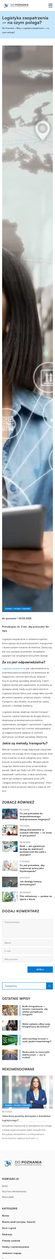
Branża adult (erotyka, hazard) (18, 1221)
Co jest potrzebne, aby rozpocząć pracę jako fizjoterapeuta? (32, 868)
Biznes (5, 1215)
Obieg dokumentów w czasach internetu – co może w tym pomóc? (36, 832)
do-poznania (9, 618)
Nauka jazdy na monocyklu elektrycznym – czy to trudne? (36, 1055)
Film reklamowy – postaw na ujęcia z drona (36, 898)
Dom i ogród (9, 1228)
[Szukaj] (49, 985)
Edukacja (7, 1234)
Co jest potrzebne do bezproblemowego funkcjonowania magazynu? (35, 816)
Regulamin (8, 1197)
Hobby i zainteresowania (15, 1246)
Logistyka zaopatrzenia (13, 668)
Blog (5, 1186)
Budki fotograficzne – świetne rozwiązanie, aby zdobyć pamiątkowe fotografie (35, 1010)
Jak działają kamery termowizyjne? (31, 883)
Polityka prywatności (14, 1191)
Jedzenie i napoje (11, 1253)
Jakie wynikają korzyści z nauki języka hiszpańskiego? (36, 1040)
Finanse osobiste (11, 1240)
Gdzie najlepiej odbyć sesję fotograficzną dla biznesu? (36, 1025)
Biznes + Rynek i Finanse (17, 609)
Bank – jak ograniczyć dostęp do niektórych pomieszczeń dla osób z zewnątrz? (33, 850)
